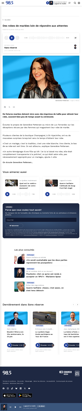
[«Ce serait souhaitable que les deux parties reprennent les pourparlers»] (19, 259)
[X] (25, 388)
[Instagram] (8, 388)
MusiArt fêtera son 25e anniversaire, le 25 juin (15, 334)
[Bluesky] (16, 388)
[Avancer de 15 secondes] (17, 38)
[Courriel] (14, 107)
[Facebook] (5, 107)
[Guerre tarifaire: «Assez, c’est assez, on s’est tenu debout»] (19, 286)
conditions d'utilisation (51, 235)
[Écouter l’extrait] (11, 37)
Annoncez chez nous (16, 383)
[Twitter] (9, 107)
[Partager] (76, 38)
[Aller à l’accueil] (9, 4)
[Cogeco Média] (65, 374)
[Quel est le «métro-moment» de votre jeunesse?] (11, 183)
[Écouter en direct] (47, 3)
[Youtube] (29, 388)
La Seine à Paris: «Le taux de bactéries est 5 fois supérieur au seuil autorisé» (72, 334)
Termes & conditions (9, 381)
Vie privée (20, 381)
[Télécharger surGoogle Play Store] (25, 395)
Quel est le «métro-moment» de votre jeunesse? (28, 185)
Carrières (6, 383)
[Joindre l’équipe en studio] (69, 2)
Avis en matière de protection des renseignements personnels (49, 232)
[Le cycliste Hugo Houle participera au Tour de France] (44, 318)
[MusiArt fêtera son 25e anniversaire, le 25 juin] (16, 318)
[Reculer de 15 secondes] (6, 38)
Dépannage (28, 381)
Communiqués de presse (64, 381)
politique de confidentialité (30, 235)
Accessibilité (51, 381)
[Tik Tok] (12, 388)
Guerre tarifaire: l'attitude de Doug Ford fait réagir (67, 185)
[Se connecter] (79, 3)
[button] (10, 407)
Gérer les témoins (39, 381)
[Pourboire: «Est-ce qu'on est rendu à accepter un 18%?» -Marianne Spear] (19, 273)
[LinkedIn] (20, 388)
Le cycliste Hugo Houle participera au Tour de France (44, 334)
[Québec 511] (77, 376)
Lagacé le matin (60, 3)
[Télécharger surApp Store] (9, 395)
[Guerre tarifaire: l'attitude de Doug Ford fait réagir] (51, 183)
